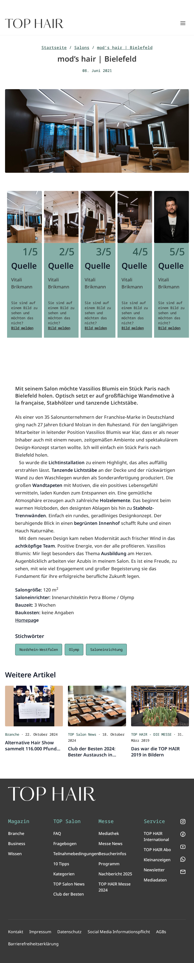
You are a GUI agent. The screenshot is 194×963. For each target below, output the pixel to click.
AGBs (161, 931)
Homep (23, 620)
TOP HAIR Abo (157, 849)
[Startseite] (34, 23)
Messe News (111, 843)
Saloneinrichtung (106, 649)
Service (154, 821)
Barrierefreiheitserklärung (33, 944)
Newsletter (154, 870)
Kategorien (64, 874)
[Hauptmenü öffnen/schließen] (183, 23)
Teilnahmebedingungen (76, 853)
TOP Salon (67, 821)
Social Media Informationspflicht (119, 931)
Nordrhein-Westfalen (38, 649)
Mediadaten (155, 880)
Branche (16, 833)
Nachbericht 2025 (115, 874)
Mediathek (109, 833)
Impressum (40, 931)
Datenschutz (69, 931)
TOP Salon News (69, 884)
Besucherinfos (112, 853)
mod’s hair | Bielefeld (125, 47)
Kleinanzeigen (157, 859)
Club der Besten (68, 894)
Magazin (18, 821)
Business (16, 843)
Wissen (15, 853)
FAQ (57, 833)
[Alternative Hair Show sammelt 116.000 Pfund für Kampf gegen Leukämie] (34, 706)
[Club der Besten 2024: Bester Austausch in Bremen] (97, 706)
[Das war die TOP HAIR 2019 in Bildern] (160, 706)
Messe (106, 821)
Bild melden (22, 328)
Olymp (74, 649)
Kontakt (15, 931)
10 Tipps (61, 864)
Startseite (54, 47)
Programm (109, 864)
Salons (81, 47)
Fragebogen (65, 843)
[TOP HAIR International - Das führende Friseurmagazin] (51, 794)
